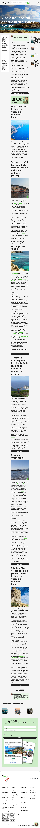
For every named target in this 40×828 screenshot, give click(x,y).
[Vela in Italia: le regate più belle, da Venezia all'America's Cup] (32, 41)
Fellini (23, 233)
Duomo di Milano (5, 792)
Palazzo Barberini (5, 799)
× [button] (15, 805)
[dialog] (9, 815)
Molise (13, 804)
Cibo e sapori (23, 802)
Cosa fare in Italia (24, 804)
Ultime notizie (23, 797)
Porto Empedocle (23, 336)
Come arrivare (23, 790)
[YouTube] (34, 778)
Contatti (32, 790)
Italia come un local (24, 787)
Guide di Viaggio (24, 795)
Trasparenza (33, 825)
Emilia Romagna (15, 794)
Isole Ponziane (18, 203)
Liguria (13, 799)
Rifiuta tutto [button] (12, 820)
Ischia (22, 484)
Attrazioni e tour (24, 792)
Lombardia (14, 800)
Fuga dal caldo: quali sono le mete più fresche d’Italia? (36, 56)
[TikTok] (35, 778)
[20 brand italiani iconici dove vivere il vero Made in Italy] (32, 63)
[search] (28, 3)
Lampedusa (14, 273)
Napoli (25, 538)
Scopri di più (19, 353)
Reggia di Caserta (5, 797)
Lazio (13, 797)
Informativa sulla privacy (19, 735)
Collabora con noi (33, 789)
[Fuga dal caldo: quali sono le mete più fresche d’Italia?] (32, 55)
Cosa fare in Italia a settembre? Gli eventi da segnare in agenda (36, 48)
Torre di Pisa (4, 794)
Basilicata (13, 789)
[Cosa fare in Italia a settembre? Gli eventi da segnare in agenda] (32, 48)
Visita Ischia (19, 564)
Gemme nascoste (24, 789)
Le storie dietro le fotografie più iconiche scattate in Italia (34, 710)
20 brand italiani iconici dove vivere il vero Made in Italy (36, 63)
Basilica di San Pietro (6, 789)
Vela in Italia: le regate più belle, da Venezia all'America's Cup (37, 41)
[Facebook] (30, 778)
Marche (13, 802)
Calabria (13, 790)
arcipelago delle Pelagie (19, 275)
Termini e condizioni (26, 825)
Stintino (13, 437)
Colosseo (4, 790)
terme (22, 491)
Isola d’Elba (15, 609)
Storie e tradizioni (24, 810)
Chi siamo (32, 787)
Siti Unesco (23, 794)
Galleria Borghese (5, 795)
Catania (13, 333)
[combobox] (13, 805)
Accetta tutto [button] (5, 820)
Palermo (21, 332)
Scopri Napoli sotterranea (19, 93)
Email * (6, 728)
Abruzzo (13, 787)
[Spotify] (37, 778)
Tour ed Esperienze (24, 799)
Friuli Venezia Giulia (15, 795)
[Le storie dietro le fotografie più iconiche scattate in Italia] (29, 710)
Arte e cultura (23, 800)
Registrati (20, 737)
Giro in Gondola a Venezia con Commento (5, 802)
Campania (14, 792)
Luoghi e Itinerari (24, 805)
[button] (9, 823)
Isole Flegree (17, 484)
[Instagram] (32, 778)
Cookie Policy (18, 825)
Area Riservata (33, 798)
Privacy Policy (6, 818)
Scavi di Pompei (5, 787)
